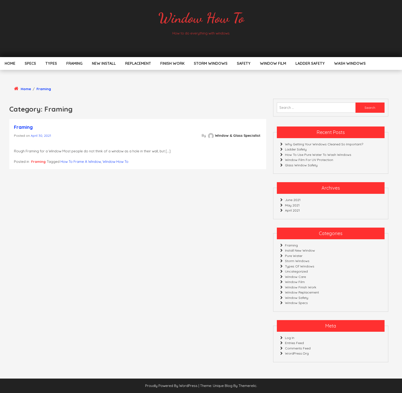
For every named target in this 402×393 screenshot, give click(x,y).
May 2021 (292, 205)
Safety (244, 63)
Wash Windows (350, 63)
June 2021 (293, 200)
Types (51, 63)
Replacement (138, 63)
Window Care (295, 277)
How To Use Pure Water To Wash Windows (318, 155)
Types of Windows (299, 266)
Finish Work (172, 63)
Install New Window (300, 250)
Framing (74, 63)
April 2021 (292, 210)
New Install (104, 63)
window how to (115, 161)
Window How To (201, 18)
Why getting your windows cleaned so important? (324, 144)
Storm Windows (211, 63)
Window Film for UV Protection (309, 160)
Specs (30, 63)
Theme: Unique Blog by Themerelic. (228, 385)
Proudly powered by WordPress (171, 385)
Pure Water (293, 256)
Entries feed (294, 343)
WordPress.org (297, 353)
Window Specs (296, 303)
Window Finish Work (300, 287)
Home (10, 63)
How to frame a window (80, 161)
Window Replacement (302, 292)
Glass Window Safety (301, 165)
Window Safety (296, 298)
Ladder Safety (310, 63)
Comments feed (298, 348)
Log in (289, 338)
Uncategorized (296, 271)
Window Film (273, 63)
